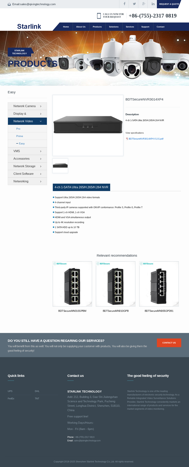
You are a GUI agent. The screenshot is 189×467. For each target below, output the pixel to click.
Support (145, 27)
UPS (10, 391)
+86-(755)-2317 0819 (153, 16)
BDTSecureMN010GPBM (72, 311)
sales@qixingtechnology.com (38, 4)
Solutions (113, 27)
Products (97, 27)
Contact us (169, 343)
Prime (19, 136)
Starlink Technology (19, 52)
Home (66, 27)
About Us (80, 27)
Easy (22, 143)
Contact (160, 27)
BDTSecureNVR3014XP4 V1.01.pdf (146, 139)
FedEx (11, 398)
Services (130, 27)
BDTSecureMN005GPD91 (159, 311)
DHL (37, 391)
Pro (18, 128)
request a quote (169, 4)
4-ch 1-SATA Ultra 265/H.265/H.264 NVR (81, 187)
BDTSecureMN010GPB (116, 311)
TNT (37, 398)
